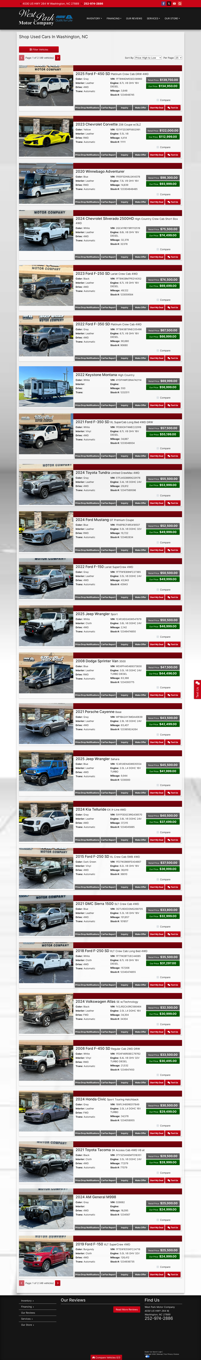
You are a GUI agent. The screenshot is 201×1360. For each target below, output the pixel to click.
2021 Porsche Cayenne (98, 712)
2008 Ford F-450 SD (108, 1048)
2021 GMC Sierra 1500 (107, 904)
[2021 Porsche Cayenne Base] (46, 723)
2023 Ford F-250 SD (107, 273)
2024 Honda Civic (107, 1099)
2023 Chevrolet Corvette (108, 124)
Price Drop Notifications (87, 107)
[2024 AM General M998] (46, 1208)
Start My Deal (156, 107)
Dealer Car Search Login (153, 1352)
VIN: (112, 78)
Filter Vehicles (40, 49)
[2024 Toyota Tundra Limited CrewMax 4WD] (46, 484)
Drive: (79, 87)
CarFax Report (108, 107)
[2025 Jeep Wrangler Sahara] (46, 770)
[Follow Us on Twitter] (169, 3)
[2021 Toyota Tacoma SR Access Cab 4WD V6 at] (46, 1161)
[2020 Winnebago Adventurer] (46, 183)
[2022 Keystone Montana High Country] (46, 386)
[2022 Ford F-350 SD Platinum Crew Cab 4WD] (46, 335)
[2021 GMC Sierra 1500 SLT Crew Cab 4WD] (46, 915)
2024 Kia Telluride (101, 809)
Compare (165, 100)
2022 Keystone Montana (105, 375)
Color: (79, 78)
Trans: (79, 91)
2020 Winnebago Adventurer (100, 171)
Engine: (114, 82)
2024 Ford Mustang (105, 520)
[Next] (57, 58)
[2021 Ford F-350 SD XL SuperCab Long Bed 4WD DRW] (46, 433)
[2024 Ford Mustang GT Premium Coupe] (46, 531)
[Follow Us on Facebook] (163, 3)
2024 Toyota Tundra (107, 472)
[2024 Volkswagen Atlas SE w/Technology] (46, 1013)
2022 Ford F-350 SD (109, 324)
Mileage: (115, 90)
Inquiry (124, 107)
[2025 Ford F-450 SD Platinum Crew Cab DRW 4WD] (46, 85)
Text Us (174, 107)
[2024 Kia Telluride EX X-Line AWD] (46, 821)
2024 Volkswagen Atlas (107, 1001)
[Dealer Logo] (46, 18)
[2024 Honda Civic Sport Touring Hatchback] (46, 1110)
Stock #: (115, 94)
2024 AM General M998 (96, 1197)
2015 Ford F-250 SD (108, 856)
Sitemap (160, 1354)
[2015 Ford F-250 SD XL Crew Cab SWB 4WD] (46, 868)
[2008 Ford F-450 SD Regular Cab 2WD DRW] (46, 1060)
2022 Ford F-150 (104, 567)
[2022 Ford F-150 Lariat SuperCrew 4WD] (46, 578)
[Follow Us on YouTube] (174, 3)
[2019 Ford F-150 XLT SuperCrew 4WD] (46, 1255)
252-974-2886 (93, 3)
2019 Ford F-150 (103, 1244)
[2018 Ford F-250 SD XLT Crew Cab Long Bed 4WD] (46, 962)
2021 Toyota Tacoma (110, 1150)
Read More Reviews (127, 1309)
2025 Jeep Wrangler (97, 614)
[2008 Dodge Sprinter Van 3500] (46, 672)
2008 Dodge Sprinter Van (101, 661)
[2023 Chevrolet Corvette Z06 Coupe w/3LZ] (46, 136)
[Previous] (21, 58)
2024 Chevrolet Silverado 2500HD (127, 220)
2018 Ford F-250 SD (111, 951)
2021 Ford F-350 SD (114, 422)
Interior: (80, 82)
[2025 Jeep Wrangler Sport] (46, 625)
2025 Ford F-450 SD (112, 74)
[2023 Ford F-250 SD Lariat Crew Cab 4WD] (46, 285)
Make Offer (140, 107)
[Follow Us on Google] (180, 3)
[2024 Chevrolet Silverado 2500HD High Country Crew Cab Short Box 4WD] (46, 230)
